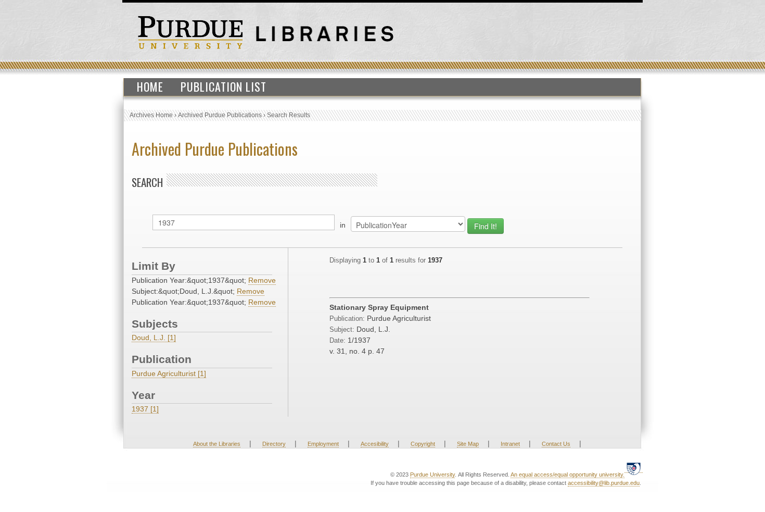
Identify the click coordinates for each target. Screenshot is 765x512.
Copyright (423, 444)
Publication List (223, 86)
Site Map (468, 444)
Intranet (510, 444)
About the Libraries (216, 444)
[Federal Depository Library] (633, 468)
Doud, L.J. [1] (154, 337)
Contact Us (556, 444)
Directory (274, 444)
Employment (323, 444)
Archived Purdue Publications (220, 115)
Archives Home (151, 115)
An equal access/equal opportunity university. (567, 474)
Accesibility (375, 444)
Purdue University (432, 474)
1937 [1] (145, 409)
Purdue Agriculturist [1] (169, 373)
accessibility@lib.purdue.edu (604, 483)
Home (150, 86)
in (343, 225)
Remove (262, 280)
